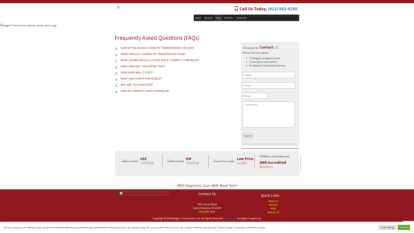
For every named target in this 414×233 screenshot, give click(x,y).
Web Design (230, 218)
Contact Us (241, 17)
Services (208, 17)
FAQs (218, 17)
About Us (228, 17)
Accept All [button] (404, 227)
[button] (175, 48)
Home (198, 17)
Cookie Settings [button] (387, 227)
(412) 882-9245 (283, 9)
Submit (248, 135)
